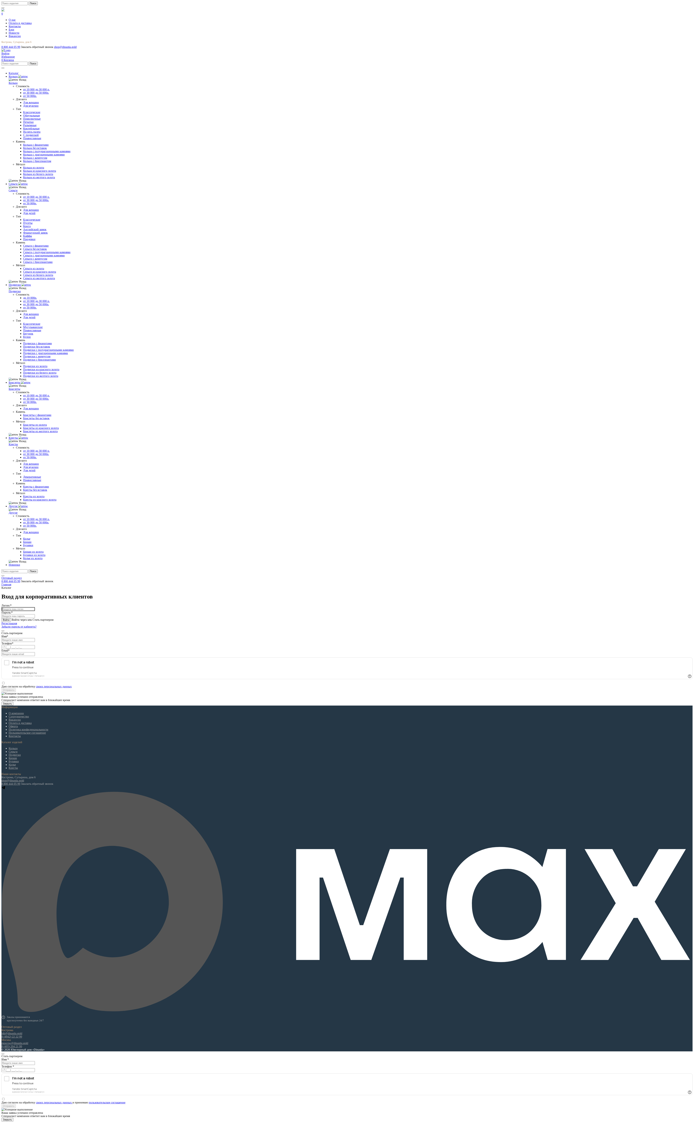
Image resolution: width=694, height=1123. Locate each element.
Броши (27, 542)
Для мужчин (30, 105)
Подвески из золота (35, 366)
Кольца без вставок (35, 148)
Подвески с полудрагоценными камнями (48, 349)
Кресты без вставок (35, 489)
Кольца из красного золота (39, 170)
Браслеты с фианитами (37, 415)
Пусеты (28, 222)
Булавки (28, 545)
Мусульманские (33, 327)
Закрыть (7, 703)
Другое (13, 512)
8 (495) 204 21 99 (11, 1046)
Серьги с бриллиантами (38, 262)
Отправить (8, 690)
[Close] (2, 630)
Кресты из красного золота (39, 499)
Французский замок (35, 232)
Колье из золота (32, 558)
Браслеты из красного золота (41, 428)
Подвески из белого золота (39, 372)
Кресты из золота (33, 496)
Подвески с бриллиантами (39, 359)
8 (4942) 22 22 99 (11, 1036)
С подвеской (31, 135)
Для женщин (31, 102)
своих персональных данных (54, 686)
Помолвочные (32, 118)
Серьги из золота (33, 268)
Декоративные (32, 476)
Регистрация (9, 623)
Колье (26, 538)
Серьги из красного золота (39, 271)
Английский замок (34, 229)
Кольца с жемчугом (35, 157)
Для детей (29, 213)
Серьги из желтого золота (39, 278)
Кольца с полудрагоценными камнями (46, 151)
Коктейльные (31, 128)
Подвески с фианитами (37, 343)
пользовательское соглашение (107, 1102)
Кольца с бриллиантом (37, 161)
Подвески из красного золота (41, 369)
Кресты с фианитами (36, 486)
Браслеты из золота (35, 424)
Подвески (15, 291)
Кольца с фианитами (36, 144)
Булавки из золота (34, 555)
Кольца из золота (33, 167)
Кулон (27, 336)
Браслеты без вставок (36, 418)
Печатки (28, 122)
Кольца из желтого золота (39, 177)
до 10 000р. (30, 297)
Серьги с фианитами (36, 245)
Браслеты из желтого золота (40, 431)
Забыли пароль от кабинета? (19, 626)
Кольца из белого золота (38, 174)
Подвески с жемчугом (36, 356)
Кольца (13, 82)
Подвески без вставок (36, 346)
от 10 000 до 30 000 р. (36, 89)
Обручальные (31, 115)
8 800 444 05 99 (10, 46)
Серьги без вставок (35, 249)
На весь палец (31, 131)
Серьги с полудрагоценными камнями (46, 252)
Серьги (13, 190)
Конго (27, 226)
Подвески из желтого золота (40, 375)
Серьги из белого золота (38, 275)
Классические (31, 112)
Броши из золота (33, 551)
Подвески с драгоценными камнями (45, 353)
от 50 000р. (30, 95)
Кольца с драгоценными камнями (44, 154)
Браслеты (14, 388)
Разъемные (30, 125)
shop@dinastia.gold (65, 46)
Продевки (29, 239)
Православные (32, 138)
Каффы (27, 235)
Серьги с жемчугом (35, 258)
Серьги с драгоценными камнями (44, 255)
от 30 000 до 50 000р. (36, 92)
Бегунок (28, 333)
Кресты (13, 444)
